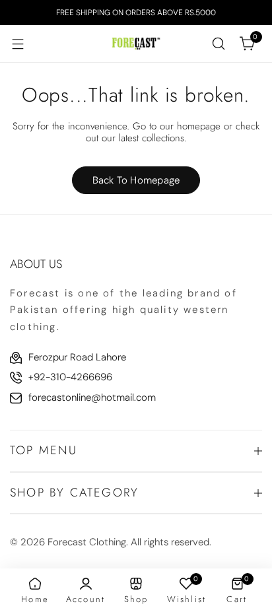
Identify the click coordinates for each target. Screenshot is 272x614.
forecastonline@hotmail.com (92, 397)
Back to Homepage (136, 180)
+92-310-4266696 (70, 377)
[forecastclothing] (136, 43)
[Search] (218, 43)
